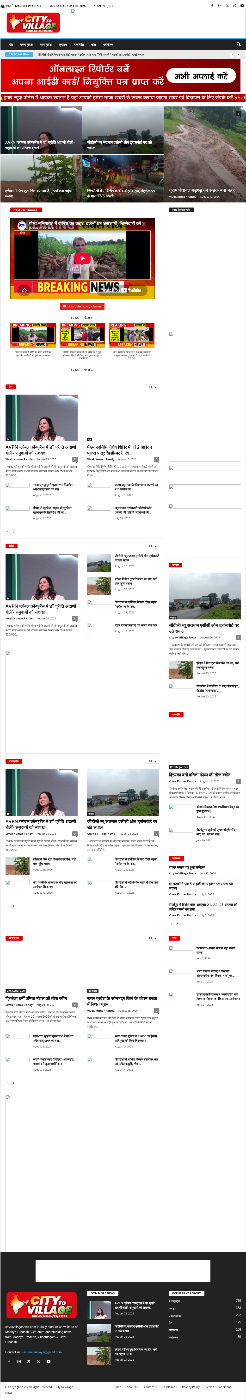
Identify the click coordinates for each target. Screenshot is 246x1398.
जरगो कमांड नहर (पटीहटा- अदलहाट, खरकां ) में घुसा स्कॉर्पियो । (53, 1061)
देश (11, 44)
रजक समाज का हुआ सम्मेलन (187, 867)
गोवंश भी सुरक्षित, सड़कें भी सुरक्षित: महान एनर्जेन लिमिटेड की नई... (52, 510)
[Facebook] (212, 5)
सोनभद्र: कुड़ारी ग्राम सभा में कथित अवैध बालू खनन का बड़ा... (53, 487)
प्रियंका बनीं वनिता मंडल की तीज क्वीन (199, 775)
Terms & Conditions (218, 1387)
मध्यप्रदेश (46, 44)
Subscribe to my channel (85, 306)
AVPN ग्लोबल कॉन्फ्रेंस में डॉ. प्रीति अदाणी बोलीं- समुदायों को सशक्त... (41, 450)
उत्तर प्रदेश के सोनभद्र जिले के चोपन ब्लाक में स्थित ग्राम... (122, 1001)
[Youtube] (242, 5)
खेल (93, 44)
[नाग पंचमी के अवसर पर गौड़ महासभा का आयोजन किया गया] (18, 889)
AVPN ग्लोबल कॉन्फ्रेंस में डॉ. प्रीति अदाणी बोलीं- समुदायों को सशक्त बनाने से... (40, 145)
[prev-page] (8, 531)
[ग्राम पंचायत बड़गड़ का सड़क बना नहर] (205, 154)
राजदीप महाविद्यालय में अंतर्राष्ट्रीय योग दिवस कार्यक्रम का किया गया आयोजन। (218, 996)
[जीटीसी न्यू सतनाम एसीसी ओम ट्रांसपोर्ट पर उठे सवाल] (123, 132)
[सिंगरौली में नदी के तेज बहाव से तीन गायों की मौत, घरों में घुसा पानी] (99, 889)
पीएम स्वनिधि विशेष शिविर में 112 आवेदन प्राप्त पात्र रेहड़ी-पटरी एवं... (119, 450)
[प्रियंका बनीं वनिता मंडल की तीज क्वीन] (205, 745)
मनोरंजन (108, 44)
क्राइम (63, 44)
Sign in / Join (104, 6)
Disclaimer (170, 1387)
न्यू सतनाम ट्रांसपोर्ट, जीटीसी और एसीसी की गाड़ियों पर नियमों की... (133, 510)
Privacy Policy (191, 1387)
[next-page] (13, 531)
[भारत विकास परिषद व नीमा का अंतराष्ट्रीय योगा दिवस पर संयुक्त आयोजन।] (181, 978)
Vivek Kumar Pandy (182, 196)
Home (117, 1387)
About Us (132, 1387)
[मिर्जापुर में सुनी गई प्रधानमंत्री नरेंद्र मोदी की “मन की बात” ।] (181, 837)
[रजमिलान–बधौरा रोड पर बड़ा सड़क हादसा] (181, 955)
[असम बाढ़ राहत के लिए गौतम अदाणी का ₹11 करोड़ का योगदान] (99, 492)
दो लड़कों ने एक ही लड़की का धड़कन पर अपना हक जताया (201, 886)
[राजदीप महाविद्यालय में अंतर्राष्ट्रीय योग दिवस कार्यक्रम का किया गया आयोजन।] (181, 1001)
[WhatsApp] (235, 5)
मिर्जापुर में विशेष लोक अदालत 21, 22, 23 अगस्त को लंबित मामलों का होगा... (203, 906)
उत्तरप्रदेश (26, 44)
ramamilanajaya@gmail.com (42, 1352)
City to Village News (101, 833)
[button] (155, 35)
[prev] (232, 54)
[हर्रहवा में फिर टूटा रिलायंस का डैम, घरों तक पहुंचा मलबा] (41, 181)
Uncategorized (179, 767)
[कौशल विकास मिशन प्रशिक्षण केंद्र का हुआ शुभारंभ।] (181, 814)
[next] (238, 54)
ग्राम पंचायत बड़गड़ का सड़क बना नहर (58, 54)
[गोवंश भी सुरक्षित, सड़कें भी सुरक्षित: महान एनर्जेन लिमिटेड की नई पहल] (18, 515)
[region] (158, 24)
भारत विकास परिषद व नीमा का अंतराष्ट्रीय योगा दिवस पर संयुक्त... (215, 973)
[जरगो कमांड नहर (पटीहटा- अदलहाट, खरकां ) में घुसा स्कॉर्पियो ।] (18, 1066)
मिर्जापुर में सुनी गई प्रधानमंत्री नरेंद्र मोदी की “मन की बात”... (217, 832)
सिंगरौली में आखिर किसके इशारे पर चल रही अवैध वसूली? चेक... (136, 1061)
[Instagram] (220, 5)
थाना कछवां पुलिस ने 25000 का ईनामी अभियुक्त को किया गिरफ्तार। (136, 1038)
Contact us (150, 1387)
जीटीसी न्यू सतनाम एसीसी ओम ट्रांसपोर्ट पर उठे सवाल (122, 824)
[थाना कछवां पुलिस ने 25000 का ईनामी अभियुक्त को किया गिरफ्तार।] (99, 1043)
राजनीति (79, 44)
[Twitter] (227, 5)
